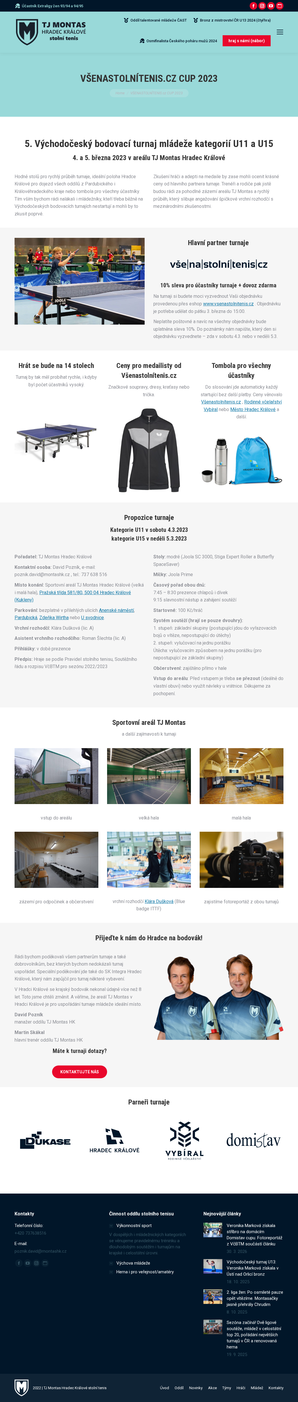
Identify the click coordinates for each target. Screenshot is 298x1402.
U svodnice (92, 617)
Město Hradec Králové (253, 409)
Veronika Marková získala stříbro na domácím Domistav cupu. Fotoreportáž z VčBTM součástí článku (254, 1235)
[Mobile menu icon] (279, 32)
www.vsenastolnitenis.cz (228, 304)
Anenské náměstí (116, 610)
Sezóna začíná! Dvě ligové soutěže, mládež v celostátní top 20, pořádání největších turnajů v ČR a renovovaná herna (254, 1335)
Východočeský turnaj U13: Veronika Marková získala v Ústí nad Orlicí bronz (253, 1268)
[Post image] (212, 1230)
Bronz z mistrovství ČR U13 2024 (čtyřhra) (235, 20)
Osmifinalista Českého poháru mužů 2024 (181, 41)
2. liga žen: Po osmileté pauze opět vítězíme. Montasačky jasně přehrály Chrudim (255, 1298)
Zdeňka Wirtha (54, 617)
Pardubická (26, 617)
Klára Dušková (159, 901)
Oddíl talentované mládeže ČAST (158, 20)
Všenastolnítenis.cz (221, 402)
